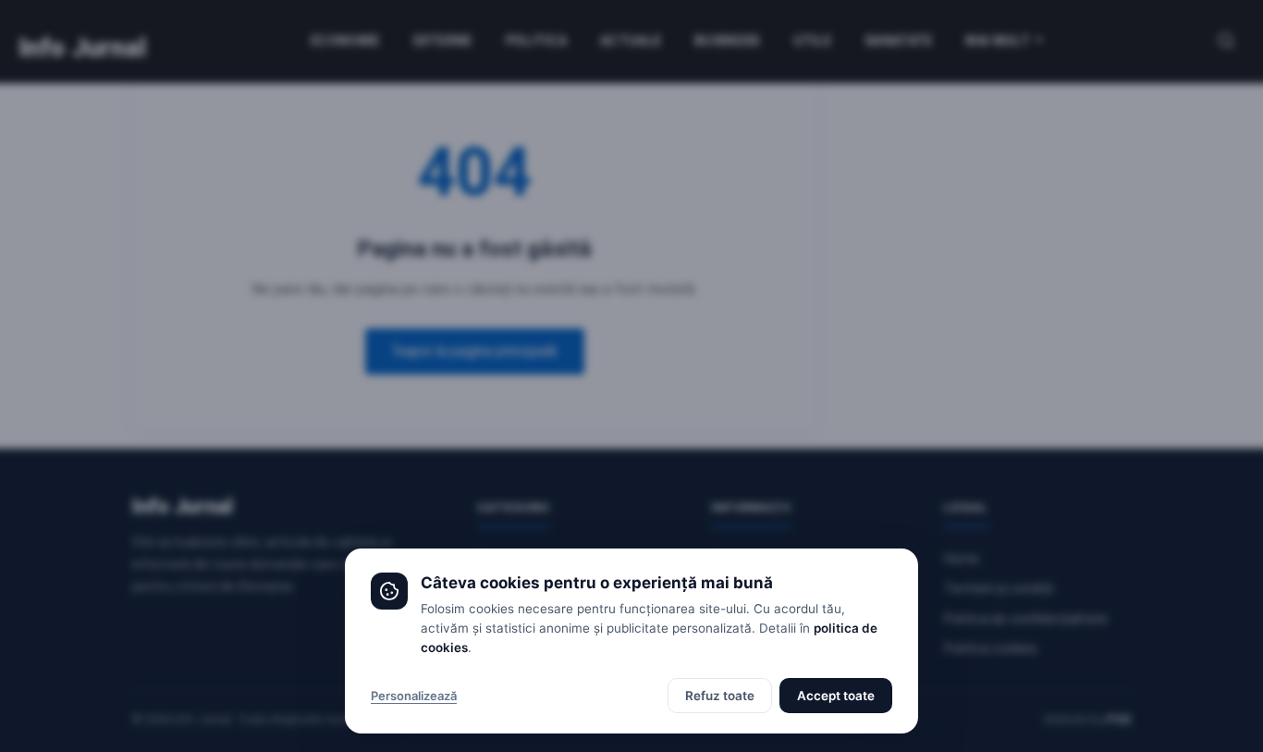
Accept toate (836, 695)
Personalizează (414, 695)
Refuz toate (719, 695)
